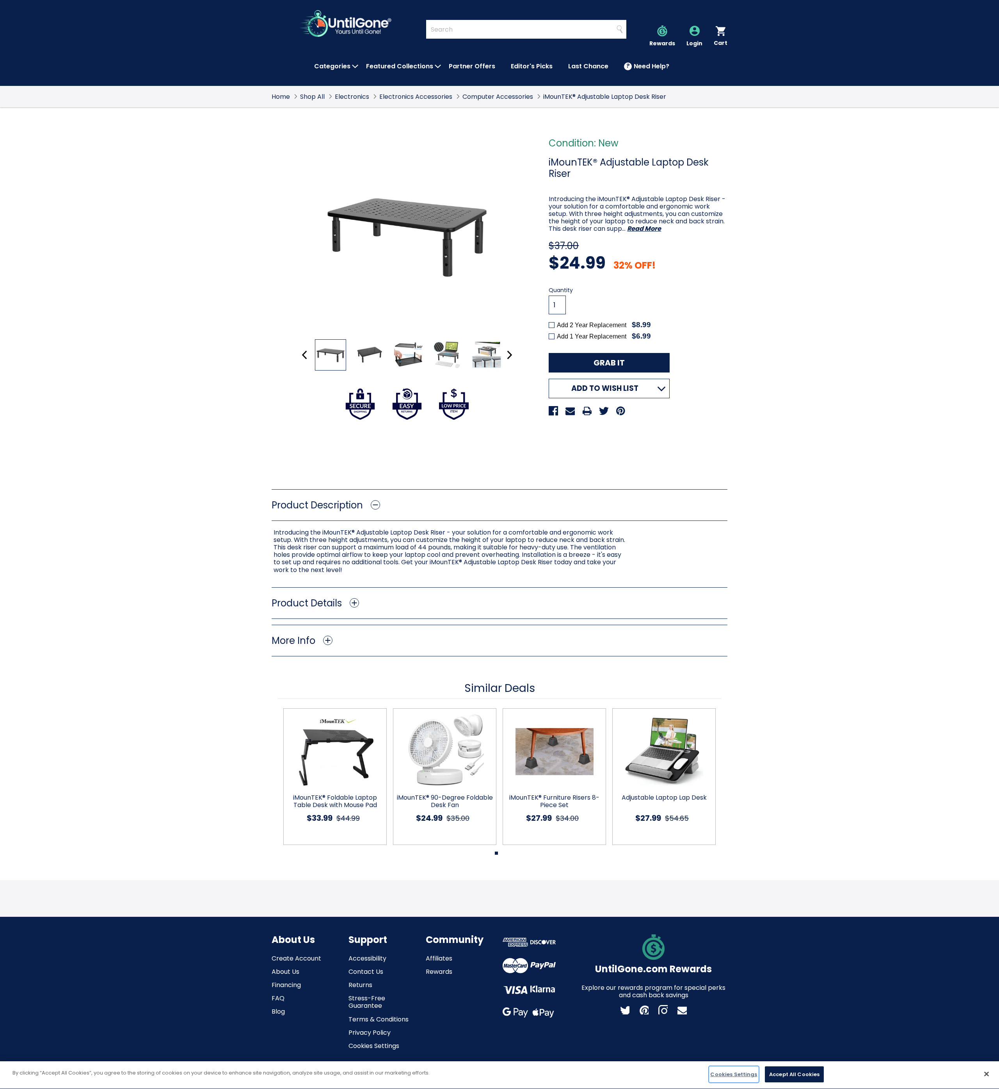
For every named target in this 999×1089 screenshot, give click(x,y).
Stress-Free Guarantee (366, 1002)
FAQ (278, 998)
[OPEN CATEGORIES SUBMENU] (355, 66)
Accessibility (367, 958)
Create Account (296, 958)
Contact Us (365, 971)
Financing (286, 984)
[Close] (986, 1073)
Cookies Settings (373, 1046)
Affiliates (439, 958)
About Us (285, 971)
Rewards (439, 971)
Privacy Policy (369, 1032)
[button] (499, 505)
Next (509, 355)
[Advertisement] (499, 454)
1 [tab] (496, 853)
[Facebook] (553, 410)
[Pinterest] (620, 410)
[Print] (587, 410)
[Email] (570, 410)
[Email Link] (682, 1009)
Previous (304, 355)
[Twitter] (603, 410)
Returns (360, 984)
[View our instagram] (663, 1009)
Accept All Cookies (794, 1074)
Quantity (561, 290)
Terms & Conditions (378, 1019)
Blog (278, 1011)
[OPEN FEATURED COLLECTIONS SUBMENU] (438, 66)
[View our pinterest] (644, 1009)
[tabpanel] (332, 776)
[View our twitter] (624, 1009)
